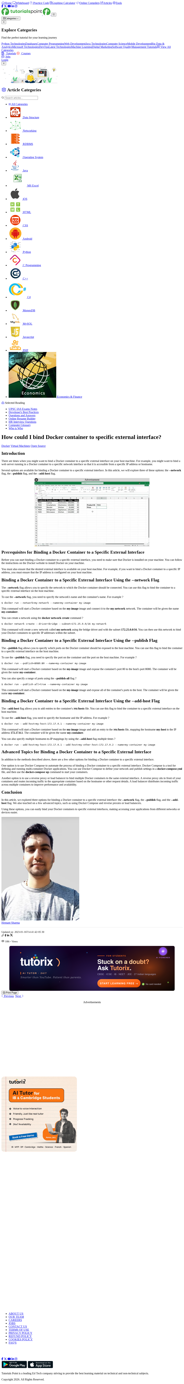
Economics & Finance (69, 396)
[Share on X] (11, 935)
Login (4, 59)
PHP (25, 350)
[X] (5, 6)
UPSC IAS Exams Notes (23, 408)
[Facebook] (2, 6)
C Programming (31, 265)
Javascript (28, 337)
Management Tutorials (144, 46)
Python (26, 251)
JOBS (12, 1323)
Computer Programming (50, 43)
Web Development (75, 43)
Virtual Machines (20, 445)
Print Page (11, 992)
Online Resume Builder (22, 418)
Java (25, 170)
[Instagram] (16, 6)
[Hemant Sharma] (40, 919)
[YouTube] (9, 6)
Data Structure (30, 117)
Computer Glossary (20, 425)
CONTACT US (18, 1326)
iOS (24, 198)
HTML (26, 212)
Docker (5, 445)
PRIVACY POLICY (20, 1332)
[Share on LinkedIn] (8, 935)
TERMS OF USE (19, 1329)
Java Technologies (96, 43)
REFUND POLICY (20, 1336)
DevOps (44, 46)
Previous (8, 996)
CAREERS (15, 1320)
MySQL (27, 323)
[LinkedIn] (13, 6)
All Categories (19, 104)
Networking (29, 130)
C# (29, 297)
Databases (31, 43)
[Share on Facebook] (5, 935)
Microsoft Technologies (25, 46)
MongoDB (28, 310)
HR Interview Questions (22, 421)
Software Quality (122, 46)
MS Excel (33, 185)
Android (27, 238)
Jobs (7, 56)
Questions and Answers (22, 415)
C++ (25, 278)
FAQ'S (13, 1342)
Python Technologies (13, 43)
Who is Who (16, 428)
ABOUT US (16, 1313)
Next (18, 996)
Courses (26, 53)
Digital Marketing (102, 46)
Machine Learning (81, 46)
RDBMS (27, 143)
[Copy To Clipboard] (2, 935)
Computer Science (116, 43)
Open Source (38, 445)
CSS (25, 225)
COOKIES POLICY (21, 1339)
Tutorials (10, 53)
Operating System (32, 157)
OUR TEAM (16, 1316)
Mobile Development (139, 43)
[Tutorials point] (26, 14)
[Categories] (53, 15)
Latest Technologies (60, 46)
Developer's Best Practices (24, 412)
